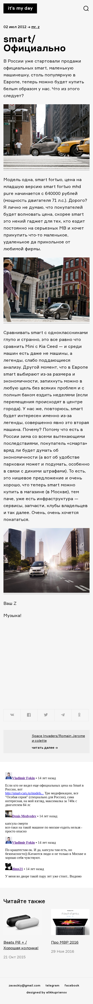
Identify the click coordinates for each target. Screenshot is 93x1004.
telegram (52, 985)
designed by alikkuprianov (46, 992)
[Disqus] (46, 825)
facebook (71, 985)
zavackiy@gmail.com (24, 985)
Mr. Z (35, 26)
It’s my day (20, 8)
